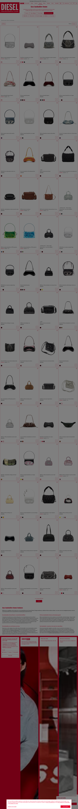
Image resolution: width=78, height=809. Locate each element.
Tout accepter (65, 806)
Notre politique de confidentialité (64, 802)
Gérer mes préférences (50, 802)
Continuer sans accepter (12, 806)
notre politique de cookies (13, 803)
